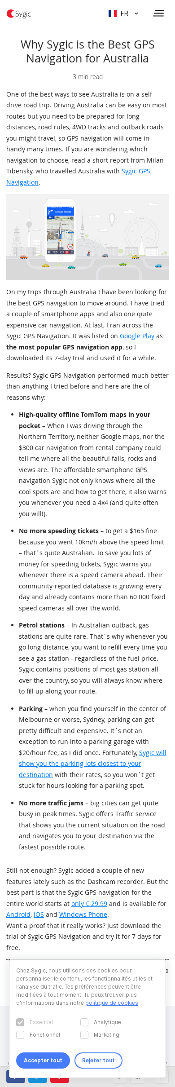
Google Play (137, 335)
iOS (39, 914)
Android (18, 914)
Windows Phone (83, 914)
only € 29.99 (89, 903)
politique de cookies (111, 1002)
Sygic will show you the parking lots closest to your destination (92, 763)
